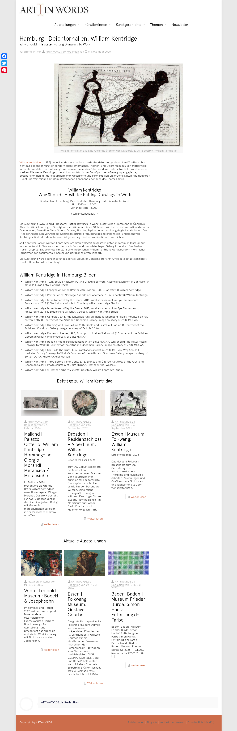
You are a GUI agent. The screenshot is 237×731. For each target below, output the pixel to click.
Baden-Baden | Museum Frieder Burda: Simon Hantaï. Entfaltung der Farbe (128, 606)
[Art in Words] (54, 9)
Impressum (178, 722)
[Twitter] (4, 63)
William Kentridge (30, 162)
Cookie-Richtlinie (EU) (201, 722)
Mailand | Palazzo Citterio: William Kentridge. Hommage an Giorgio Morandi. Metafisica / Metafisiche (41, 454)
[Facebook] (4, 56)
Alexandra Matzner (39, 581)
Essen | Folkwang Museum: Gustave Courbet (77, 604)
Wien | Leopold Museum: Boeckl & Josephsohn (41, 595)
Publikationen (136, 722)
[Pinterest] (4, 70)
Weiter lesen (51, 524)
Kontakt (164, 722)
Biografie (152, 722)
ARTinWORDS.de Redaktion (62, 51)
